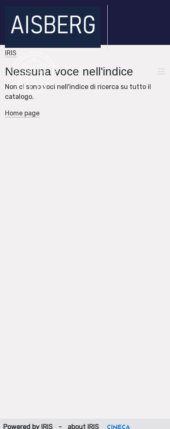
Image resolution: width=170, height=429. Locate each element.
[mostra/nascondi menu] (161, 72)
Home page (22, 113)
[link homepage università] (34, 71)
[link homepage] (56, 27)
